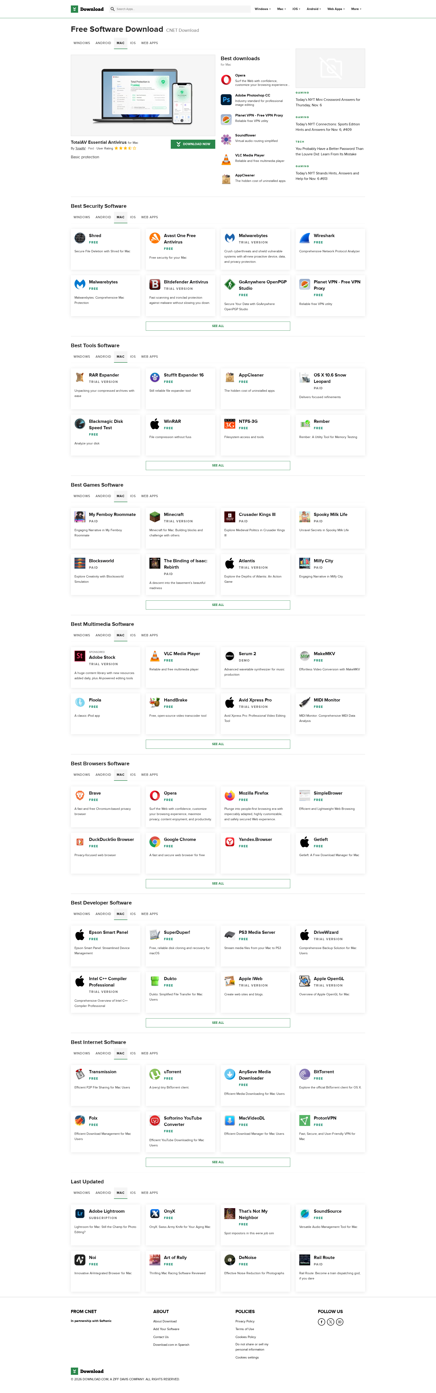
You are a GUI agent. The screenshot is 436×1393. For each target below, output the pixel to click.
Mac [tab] (121, 43)
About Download (165, 1321)
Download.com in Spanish (171, 1345)
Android (312, 9)
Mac (280, 9)
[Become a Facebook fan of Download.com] (321, 1322)
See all (218, 326)
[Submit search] (112, 9)
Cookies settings (247, 1357)
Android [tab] (103, 43)
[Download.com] (87, 9)
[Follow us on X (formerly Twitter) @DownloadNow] (330, 1322)
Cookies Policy (245, 1337)
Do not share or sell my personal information (251, 1346)
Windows (261, 9)
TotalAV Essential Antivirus (104, 142)
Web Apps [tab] (149, 43)
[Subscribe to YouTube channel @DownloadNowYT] (339, 1322)
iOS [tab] (133, 43)
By (78, 148)
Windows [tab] (82, 43)
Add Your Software (166, 1329)
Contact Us (161, 1337)
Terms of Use (244, 1329)
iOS (295, 9)
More (355, 9)
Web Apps (334, 9)
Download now (196, 144)
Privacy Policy (245, 1321)
